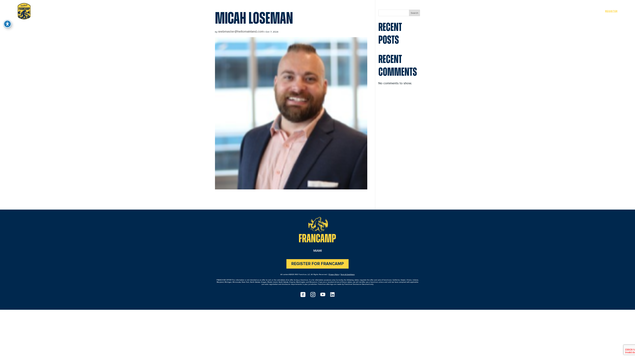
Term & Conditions (348, 275)
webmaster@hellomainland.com (241, 32)
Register (611, 11)
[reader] (24, 11)
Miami (574, 11)
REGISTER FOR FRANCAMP (317, 264)
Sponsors (591, 11)
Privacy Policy (334, 275)
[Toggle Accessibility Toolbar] (7, 24)
